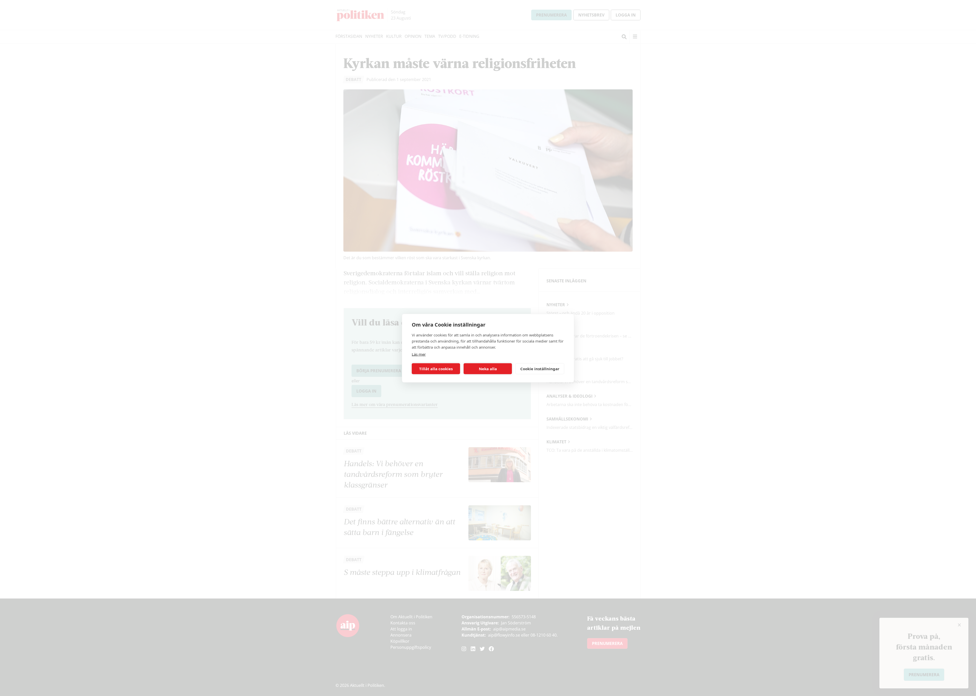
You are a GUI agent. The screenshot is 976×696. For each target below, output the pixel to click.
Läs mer (419, 354)
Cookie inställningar (539, 368)
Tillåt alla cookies (436, 368)
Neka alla (488, 368)
